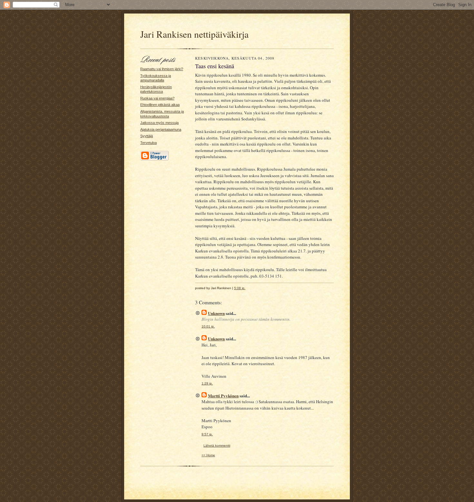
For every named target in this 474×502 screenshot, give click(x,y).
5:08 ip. (239, 288)
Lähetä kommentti (216, 445)
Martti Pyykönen (223, 396)
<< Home (208, 455)
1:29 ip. (207, 383)
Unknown (216, 313)
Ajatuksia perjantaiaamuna (160, 129)
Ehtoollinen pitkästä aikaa (160, 105)
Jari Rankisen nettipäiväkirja (194, 34)
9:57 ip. (207, 434)
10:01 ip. (208, 326)
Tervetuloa (148, 143)
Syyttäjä (146, 136)
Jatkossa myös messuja (159, 123)
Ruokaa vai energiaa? (157, 98)
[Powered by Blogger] (154, 159)
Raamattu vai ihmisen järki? (161, 69)
